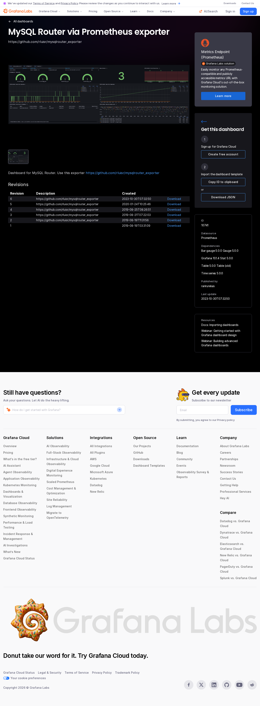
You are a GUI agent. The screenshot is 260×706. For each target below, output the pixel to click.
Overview (10, 446)
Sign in (230, 11)
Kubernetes (98, 478)
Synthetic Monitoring (18, 516)
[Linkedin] (214, 685)
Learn (133, 11)
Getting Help (229, 485)
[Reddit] (252, 685)
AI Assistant (12, 465)
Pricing (93, 11)
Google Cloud (99, 465)
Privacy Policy (69, 3)
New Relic (97, 491)
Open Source (112, 11)
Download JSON (223, 197)
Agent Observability (17, 472)
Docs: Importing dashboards (219, 325)
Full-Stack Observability (64, 452)
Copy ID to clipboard (223, 182)
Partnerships (229, 459)
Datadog (96, 485)
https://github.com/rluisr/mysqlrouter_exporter (122, 173)
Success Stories (231, 472)
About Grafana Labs (234, 446)
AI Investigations (15, 545)
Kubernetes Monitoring (19, 485)
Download (174, 198)
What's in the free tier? (20, 459)
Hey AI (224, 498)
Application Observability (21, 478)
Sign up (248, 11)
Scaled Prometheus (60, 482)
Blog (180, 452)
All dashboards (23, 21)
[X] (201, 685)
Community (185, 459)
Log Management (59, 506)
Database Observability (20, 503)
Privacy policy (226, 420)
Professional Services (235, 491)
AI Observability (58, 446)
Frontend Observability (19, 509)
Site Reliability (57, 499)
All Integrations (101, 446)
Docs (150, 11)
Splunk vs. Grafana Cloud (238, 578)
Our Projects (142, 446)
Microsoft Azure (101, 472)
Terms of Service (44, 3)
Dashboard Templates (149, 465)
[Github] (226, 685)
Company (166, 11)
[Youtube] (239, 685)
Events (181, 465)
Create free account (223, 154)
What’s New (12, 551)
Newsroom (227, 465)
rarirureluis (208, 286)
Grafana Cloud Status (19, 558)
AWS (93, 459)
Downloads (141, 459)
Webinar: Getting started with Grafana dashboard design (220, 333)
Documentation (188, 446)
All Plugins (97, 452)
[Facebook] (188, 685)
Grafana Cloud (48, 11)
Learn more (169, 3)
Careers (225, 452)
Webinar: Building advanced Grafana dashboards (219, 343)
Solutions (73, 11)
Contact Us (228, 478)
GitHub (138, 452)
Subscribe (243, 410)
